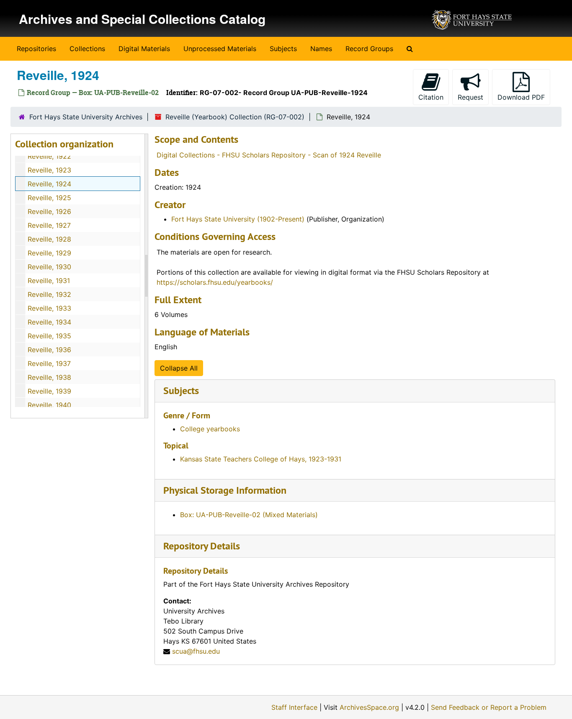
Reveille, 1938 (49, 377)
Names (321, 48)
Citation (430, 97)
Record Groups (369, 48)
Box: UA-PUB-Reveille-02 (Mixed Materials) (249, 514)
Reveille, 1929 (49, 253)
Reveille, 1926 (49, 211)
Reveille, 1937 (49, 363)
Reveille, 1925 (49, 197)
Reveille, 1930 (49, 267)
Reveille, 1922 (49, 156)
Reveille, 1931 (49, 280)
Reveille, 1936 (49, 349)
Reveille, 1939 (49, 391)
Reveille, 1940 (49, 405)
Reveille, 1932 (49, 294)
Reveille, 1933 (49, 308)
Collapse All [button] (179, 368)
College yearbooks (210, 429)
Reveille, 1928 (49, 239)
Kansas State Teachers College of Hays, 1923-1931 (260, 459)
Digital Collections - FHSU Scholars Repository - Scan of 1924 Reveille (269, 155)
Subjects (283, 48)
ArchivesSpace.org (369, 707)
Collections (87, 48)
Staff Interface (294, 707)
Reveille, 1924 (49, 184)
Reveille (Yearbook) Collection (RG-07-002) (234, 117)
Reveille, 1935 (49, 336)
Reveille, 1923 (49, 170)
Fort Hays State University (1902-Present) (237, 219)
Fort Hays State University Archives (85, 117)
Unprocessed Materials (219, 48)
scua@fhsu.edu (196, 651)
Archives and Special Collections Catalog (142, 19)
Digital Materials (144, 48)
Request (470, 97)
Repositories (36, 48)
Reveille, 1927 (49, 225)
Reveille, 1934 (49, 322)
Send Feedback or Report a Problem (488, 707)
